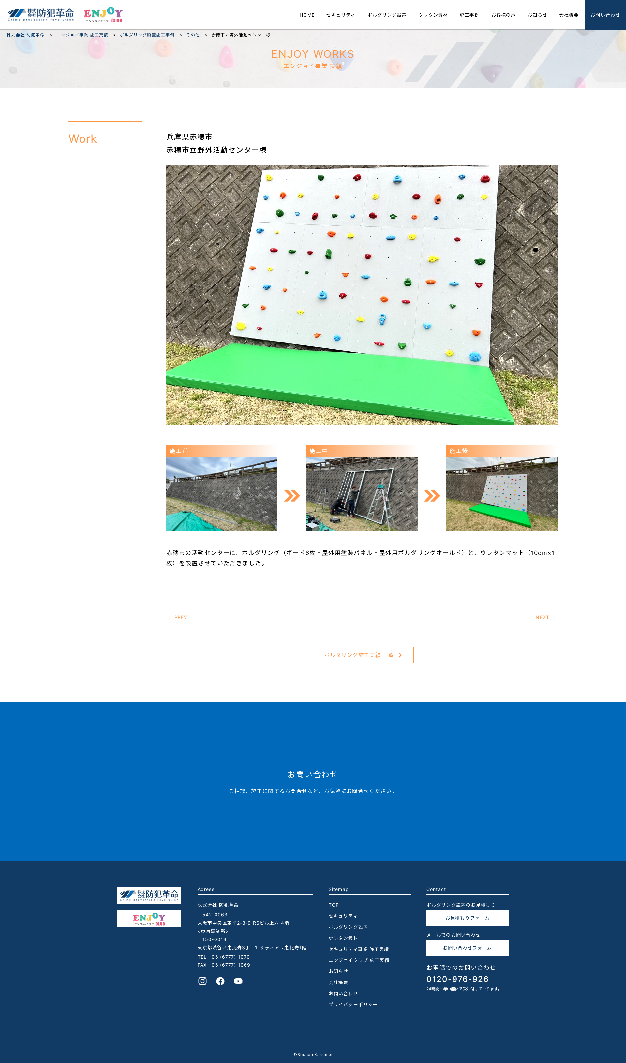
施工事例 (469, 15)
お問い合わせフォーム (467, 948)
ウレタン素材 (433, 15)
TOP (334, 905)
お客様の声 (503, 15)
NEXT (542, 616)
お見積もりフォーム (467, 918)
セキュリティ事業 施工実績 (359, 949)
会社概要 (569, 15)
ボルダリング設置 (387, 15)
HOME (307, 15)
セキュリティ (341, 15)
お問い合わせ (605, 15)
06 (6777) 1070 (231, 957)
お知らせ (537, 15)
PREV (180, 616)
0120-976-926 (457, 979)
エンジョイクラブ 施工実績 (359, 960)
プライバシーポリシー (353, 1004)
